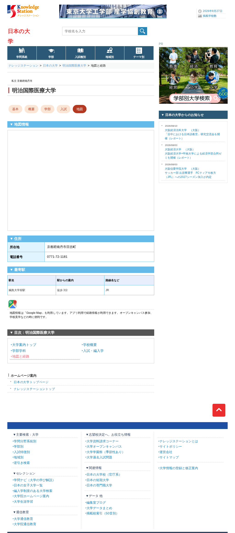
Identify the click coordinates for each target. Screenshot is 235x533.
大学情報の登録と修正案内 (178, 468)
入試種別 (80, 57)
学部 (51, 57)
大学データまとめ (99, 508)
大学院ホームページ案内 (31, 496)
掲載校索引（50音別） (103, 513)
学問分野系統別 (25, 441)
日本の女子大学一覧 (28, 485)
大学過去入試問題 (99, 457)
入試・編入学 (93, 351)
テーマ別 (138, 57)
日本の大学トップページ (31, 382)
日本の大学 (50, 65)
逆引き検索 (22, 463)
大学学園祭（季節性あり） (106, 452)
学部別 (18, 446)
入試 (63, 109)
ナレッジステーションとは (178, 441)
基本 (15, 109)
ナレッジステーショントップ (34, 389)
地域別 (110, 57)
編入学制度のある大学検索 (33, 491)
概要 (31, 109)
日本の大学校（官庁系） (104, 474)
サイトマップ (169, 457)
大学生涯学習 (23, 501)
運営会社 (165, 452)
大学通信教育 (23, 519)
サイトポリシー (170, 446)
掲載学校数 (210, 15)
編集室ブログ (96, 502)
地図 (79, 109)
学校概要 (90, 345)
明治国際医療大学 (74, 65)
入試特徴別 (22, 452)
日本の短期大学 (98, 480)
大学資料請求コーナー (103, 441)
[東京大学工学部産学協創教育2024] (113, 6)
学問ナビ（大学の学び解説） (35, 480)
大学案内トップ (24, 345)
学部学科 (19, 351)
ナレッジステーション (23, 65)
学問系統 (21, 57)
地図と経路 (20, 356)
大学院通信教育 (25, 524)
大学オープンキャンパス (104, 446)
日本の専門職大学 (99, 485)
